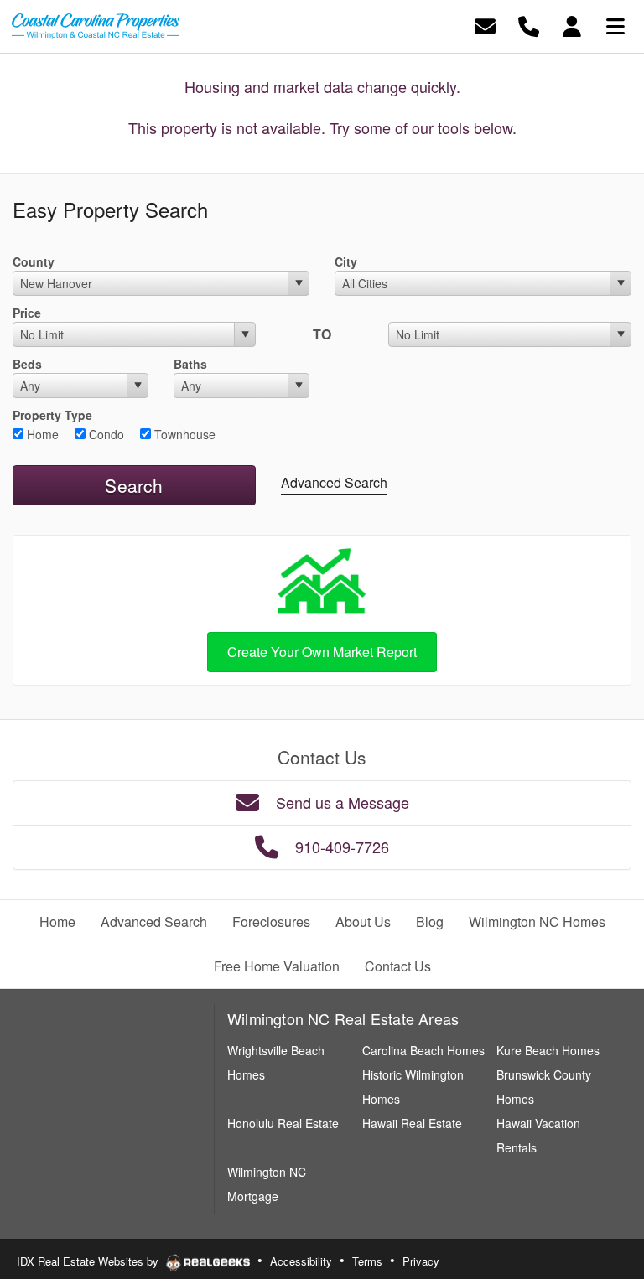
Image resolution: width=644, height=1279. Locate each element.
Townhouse (183, 434)
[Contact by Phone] (528, 24)
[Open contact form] (485, 24)
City (346, 261)
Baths (190, 363)
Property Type (52, 414)
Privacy (420, 1261)
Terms (367, 1261)
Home (41, 434)
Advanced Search (334, 482)
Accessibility (301, 1261)
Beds (27, 363)
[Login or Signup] (572, 24)
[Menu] (615, 24)
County (34, 261)
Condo (105, 434)
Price (27, 312)
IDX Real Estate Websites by (89, 1261)
